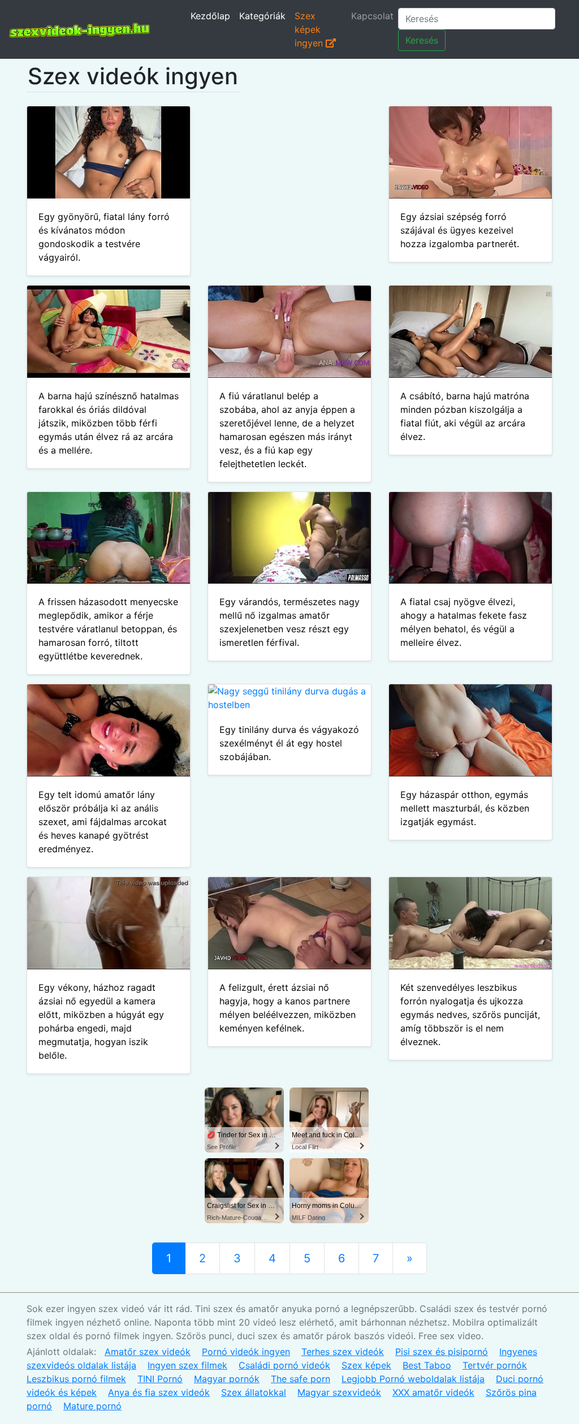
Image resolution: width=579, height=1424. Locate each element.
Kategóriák (262, 15)
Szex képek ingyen (310, 29)
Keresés (421, 40)
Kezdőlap (210, 15)
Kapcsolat (372, 15)
